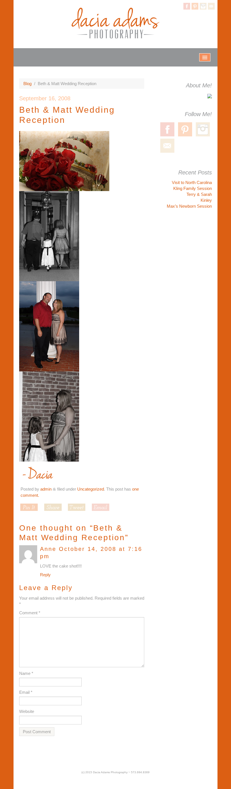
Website (26, 711)
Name (26, 673)
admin (46, 489)
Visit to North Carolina (192, 182)
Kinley (206, 200)
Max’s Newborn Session (189, 206)
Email (25, 692)
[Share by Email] (100, 507)
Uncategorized (90, 489)
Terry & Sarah (199, 194)
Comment (29, 612)
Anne (48, 549)
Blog (27, 83)
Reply (45, 574)
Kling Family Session (192, 188)
